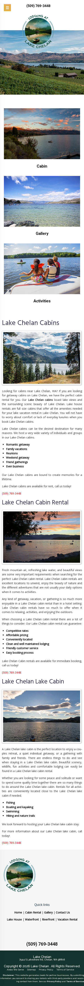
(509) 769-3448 (42, 944)
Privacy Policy (46, 969)
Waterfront (32, 919)
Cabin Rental (33, 912)
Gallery (42, 233)
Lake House (14, 919)
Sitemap (31, 969)
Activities (42, 301)
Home (18, 912)
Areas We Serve (15, 969)
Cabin (42, 166)
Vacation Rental (67, 919)
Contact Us (63, 912)
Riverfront (48, 919)
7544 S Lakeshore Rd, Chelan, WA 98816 (42, 959)
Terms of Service (65, 969)
